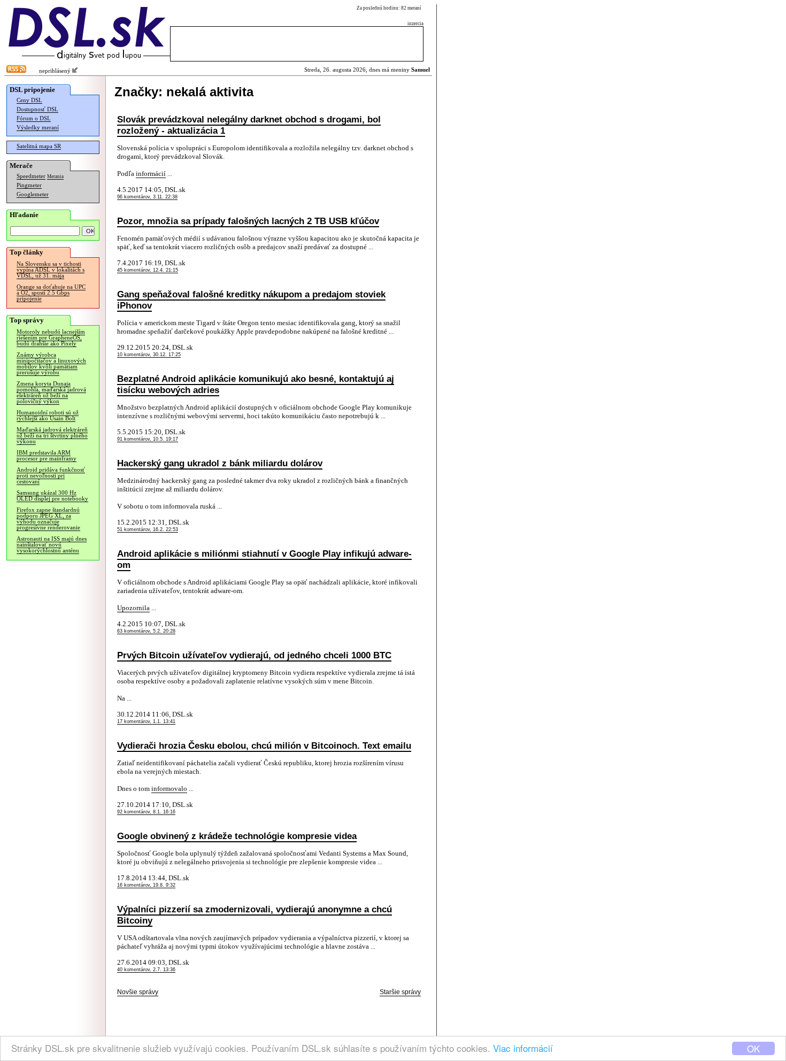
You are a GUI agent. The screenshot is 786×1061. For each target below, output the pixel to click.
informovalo (169, 789)
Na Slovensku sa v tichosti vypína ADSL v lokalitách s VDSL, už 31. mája (50, 270)
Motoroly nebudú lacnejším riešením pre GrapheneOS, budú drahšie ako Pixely (51, 338)
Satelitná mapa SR (39, 146)
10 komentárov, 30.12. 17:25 (149, 354)
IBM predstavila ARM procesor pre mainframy (46, 456)
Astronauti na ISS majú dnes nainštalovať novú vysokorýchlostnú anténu (52, 544)
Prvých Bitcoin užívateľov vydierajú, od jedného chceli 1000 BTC (254, 655)
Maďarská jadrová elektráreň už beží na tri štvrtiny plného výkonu (52, 435)
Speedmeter (31, 176)
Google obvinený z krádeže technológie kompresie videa (237, 836)
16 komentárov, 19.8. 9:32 (146, 885)
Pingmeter (29, 185)
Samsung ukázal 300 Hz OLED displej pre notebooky (52, 496)
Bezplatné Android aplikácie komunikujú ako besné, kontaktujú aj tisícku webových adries (255, 384)
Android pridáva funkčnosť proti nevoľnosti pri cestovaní (51, 476)
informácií (151, 174)
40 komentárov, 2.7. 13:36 (146, 969)
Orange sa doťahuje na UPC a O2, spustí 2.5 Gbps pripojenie (51, 293)
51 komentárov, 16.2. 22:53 (147, 529)
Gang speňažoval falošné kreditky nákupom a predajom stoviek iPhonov (251, 300)
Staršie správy (400, 992)
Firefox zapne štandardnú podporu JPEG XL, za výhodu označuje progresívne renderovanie (48, 518)
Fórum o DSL (34, 118)
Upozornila (133, 608)
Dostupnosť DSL (37, 109)
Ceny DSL (29, 100)
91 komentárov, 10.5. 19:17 (147, 439)
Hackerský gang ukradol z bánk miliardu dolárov (219, 463)
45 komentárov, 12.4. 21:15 (147, 270)
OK (753, 1048)
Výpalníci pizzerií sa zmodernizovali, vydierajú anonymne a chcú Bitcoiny (254, 915)
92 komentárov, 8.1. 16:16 (146, 811)
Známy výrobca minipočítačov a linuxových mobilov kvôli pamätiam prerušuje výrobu (51, 363)
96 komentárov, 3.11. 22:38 (147, 196)
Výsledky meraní (38, 127)
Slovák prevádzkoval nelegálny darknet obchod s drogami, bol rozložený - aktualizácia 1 (249, 125)
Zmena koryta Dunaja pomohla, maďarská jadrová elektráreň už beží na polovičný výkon (51, 392)
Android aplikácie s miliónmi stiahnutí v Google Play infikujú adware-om (264, 559)
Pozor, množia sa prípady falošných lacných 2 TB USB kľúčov (248, 221)
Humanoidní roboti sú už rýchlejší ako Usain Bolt (48, 415)
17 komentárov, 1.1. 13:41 (146, 721)
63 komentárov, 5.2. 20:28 (146, 631)
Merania (55, 176)
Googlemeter (33, 194)
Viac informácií (523, 1048)
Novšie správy (137, 992)
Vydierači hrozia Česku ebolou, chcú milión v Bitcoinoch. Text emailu (264, 745)
